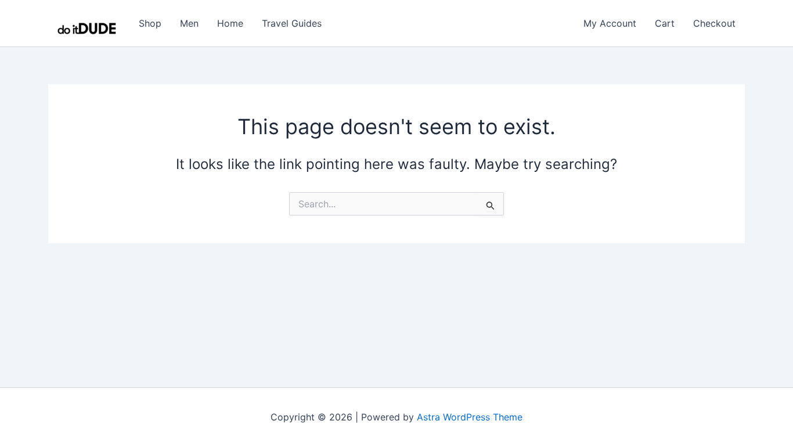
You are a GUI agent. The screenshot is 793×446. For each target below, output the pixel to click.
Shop (150, 23)
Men (189, 23)
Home (230, 23)
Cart (665, 23)
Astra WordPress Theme (469, 417)
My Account (609, 23)
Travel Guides (292, 23)
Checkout (714, 23)
